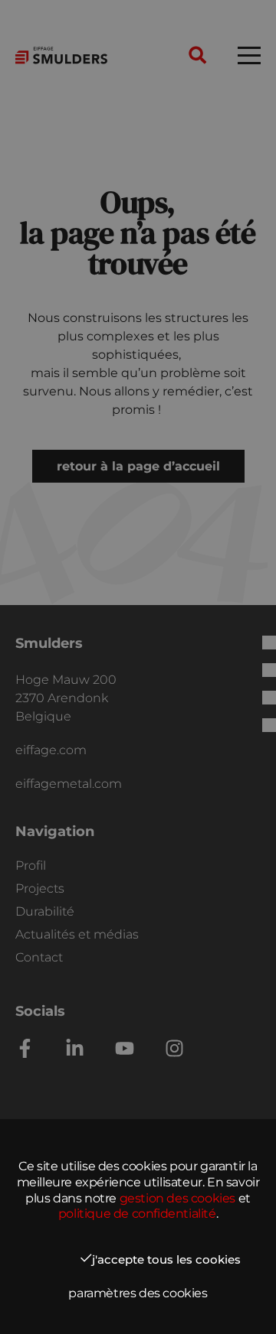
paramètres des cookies (137, 1293)
